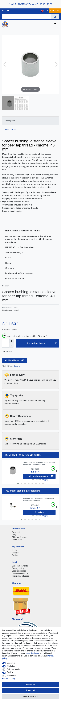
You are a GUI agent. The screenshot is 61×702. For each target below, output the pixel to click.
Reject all (30, 690)
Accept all (30, 684)
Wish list (8, 351)
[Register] (8, 10)
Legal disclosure (19, 571)
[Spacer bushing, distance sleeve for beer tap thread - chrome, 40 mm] (21, 103)
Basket (15, 555)
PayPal (10, 672)
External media (13, 669)
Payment (16, 532)
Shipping (16, 366)
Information (17, 540)
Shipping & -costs (19, 537)
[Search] (55, 16)
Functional (11, 675)
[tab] (30, 120)
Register (15, 553)
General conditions (20, 573)
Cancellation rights (20, 566)
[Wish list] (47, 10)
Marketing (11, 666)
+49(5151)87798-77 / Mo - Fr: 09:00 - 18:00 (31, 4)
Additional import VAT (14, 360)
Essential (11, 663)
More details (10, 129)
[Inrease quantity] (11, 341)
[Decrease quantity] (11, 345)
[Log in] (3, 10)
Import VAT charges (20, 576)
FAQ (14, 535)
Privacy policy (18, 568)
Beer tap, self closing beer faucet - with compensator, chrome (38, 499)
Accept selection (30, 696)
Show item (39, 512)
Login (14, 550)
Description (9, 120)
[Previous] (4, 64)
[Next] (56, 64)
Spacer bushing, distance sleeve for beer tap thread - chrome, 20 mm (39, 463)
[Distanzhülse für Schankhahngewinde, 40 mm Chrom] (9, 103)
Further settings (9, 678)
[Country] (42, 10)
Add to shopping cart (36, 343)
